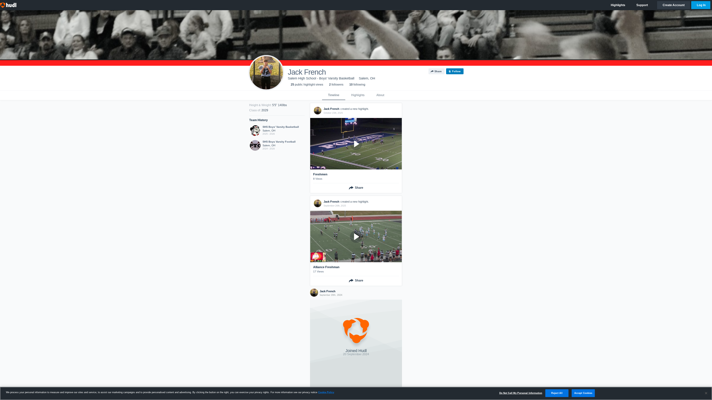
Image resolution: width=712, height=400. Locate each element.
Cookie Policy (326, 392)
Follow (456, 71)
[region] (356, 393)
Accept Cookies (583, 393)
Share (438, 71)
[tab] (333, 95)
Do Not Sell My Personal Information (520, 393)
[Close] (706, 393)
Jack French (327, 291)
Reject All (556, 393)
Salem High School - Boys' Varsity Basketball (321, 78)
